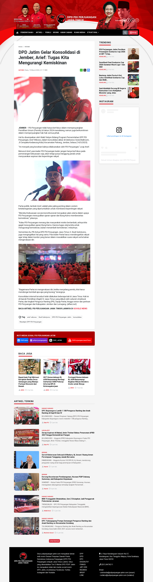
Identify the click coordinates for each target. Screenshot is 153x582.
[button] (133, 32)
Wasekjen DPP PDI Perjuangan (30, 322)
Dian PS (46, 422)
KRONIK (44, 452)
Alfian (21, 70)
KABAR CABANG (47, 408)
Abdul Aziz (47, 511)
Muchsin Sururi (49, 533)
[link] (54, 99)
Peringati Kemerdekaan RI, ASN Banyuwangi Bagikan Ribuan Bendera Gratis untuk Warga (78, 380)
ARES (22, 390)
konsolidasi (77, 317)
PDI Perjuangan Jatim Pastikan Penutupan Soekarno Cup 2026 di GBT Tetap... (112, 51)
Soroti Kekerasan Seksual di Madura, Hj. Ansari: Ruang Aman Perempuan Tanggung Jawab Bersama (67, 456)
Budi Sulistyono (44, 317)
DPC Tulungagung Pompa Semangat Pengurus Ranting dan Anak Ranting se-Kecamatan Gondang (66, 522)
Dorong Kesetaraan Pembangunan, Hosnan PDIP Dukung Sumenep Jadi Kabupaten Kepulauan (66, 478)
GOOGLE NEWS (80, 308)
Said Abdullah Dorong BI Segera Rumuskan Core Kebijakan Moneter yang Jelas (112, 90)
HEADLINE (102, 56)
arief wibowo (32, 317)
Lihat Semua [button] (54, 541)
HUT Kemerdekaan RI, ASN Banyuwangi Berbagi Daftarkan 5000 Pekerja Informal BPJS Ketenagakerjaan (53, 381)
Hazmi (46, 466)
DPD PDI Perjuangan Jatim (61, 317)
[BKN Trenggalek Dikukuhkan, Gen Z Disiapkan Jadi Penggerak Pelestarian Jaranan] (26, 504)
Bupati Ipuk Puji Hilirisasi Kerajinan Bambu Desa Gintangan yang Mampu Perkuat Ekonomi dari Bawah (28, 381)
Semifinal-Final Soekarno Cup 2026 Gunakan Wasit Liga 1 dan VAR (112, 64)
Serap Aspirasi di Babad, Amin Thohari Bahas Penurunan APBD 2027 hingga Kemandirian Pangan (68, 434)
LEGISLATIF (46, 430)
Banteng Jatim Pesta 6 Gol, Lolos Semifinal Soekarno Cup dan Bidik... (112, 77)
